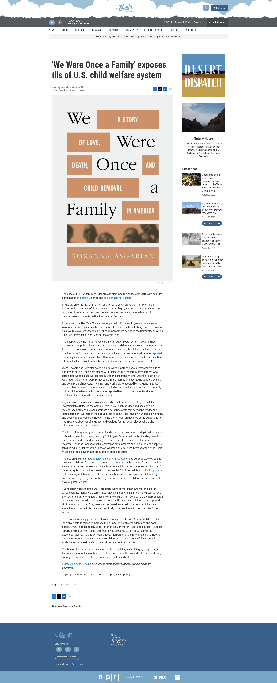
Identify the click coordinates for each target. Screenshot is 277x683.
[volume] (59, 22)
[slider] (64, 23)
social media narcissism (118, 297)
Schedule (80, 30)
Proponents (156, 470)
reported (157, 353)
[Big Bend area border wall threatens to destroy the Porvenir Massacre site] (191, 208)
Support (175, 30)
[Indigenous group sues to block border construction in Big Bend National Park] (191, 261)
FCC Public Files (118, 642)
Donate (220, 7)
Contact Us (116, 637)
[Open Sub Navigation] (57, 30)
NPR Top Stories (68, 585)
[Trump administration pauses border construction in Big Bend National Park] (191, 239)
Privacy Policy (117, 644)
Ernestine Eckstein (85, 557)
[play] (52, 22)
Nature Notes (203, 138)
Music (64, 30)
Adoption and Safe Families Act (107, 458)
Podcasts (113, 30)
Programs (95, 30)
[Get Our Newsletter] (203, 75)
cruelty (84, 297)
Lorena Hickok (125, 553)
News (52, 30)
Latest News (190, 169)
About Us (191, 30)
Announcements (118, 640)
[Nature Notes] (203, 117)
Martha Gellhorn (102, 553)
